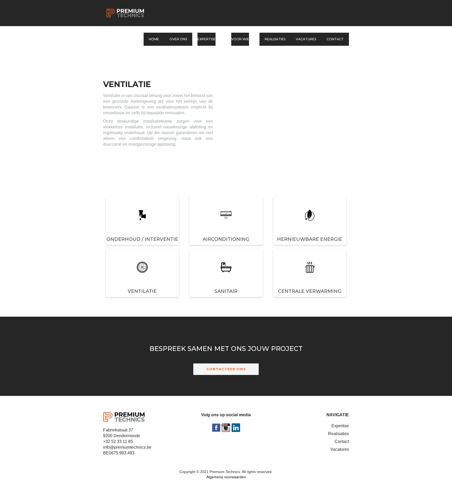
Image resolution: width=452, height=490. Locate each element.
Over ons (178, 39)
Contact (335, 39)
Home (154, 39)
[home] (125, 13)
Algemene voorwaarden (226, 477)
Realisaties (275, 39)
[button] (209, 39)
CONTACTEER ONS (226, 369)
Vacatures (306, 39)
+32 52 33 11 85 (118, 441)
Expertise (340, 426)
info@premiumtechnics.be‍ (127, 447)
